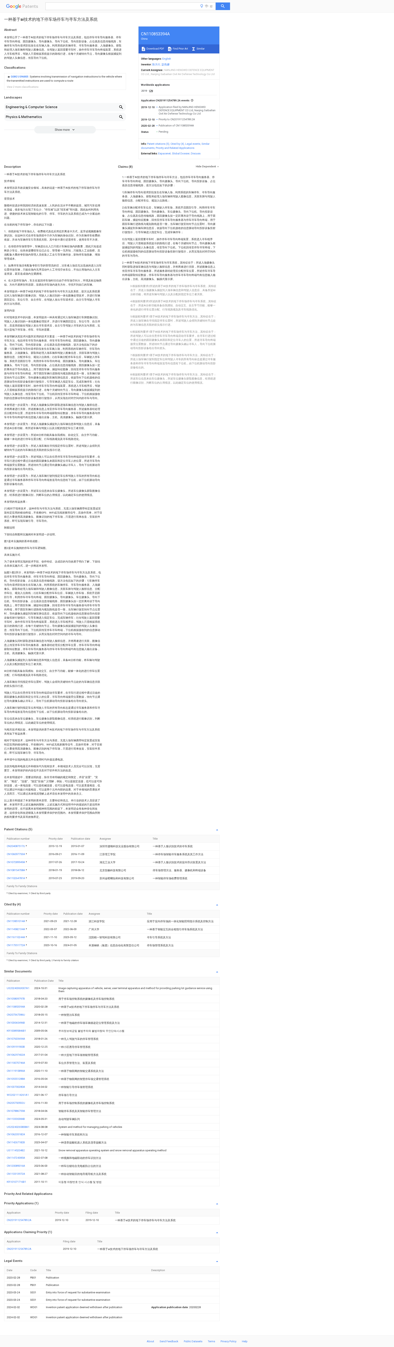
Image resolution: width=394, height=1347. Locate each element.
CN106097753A (16, 854)
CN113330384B (16, 1118)
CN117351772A (16, 945)
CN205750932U (16, 1102)
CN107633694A (16, 1038)
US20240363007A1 (18, 988)
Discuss (195, 153)
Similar (200, 48)
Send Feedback (169, 1341)
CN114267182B (16, 1142)
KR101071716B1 (16, 1181)
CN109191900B (16, 1046)
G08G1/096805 (20, 76)
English (166, 58)
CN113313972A (16, 1173)
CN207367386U (16, 1014)
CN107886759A (16, 1110)
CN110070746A (16, 1062)
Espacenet (164, 153)
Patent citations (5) (158, 143)
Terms (211, 1341)
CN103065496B (16, 1022)
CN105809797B (16, 998)
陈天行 (156, 64)
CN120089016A (16, 1165)
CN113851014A (16, 921)
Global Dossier (181, 153)
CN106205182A (16, 1134)
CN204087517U (16, 846)
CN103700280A (16, 1086)
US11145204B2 (16, 1150)
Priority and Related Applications (175, 147)
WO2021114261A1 (18, 1094)
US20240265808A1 (18, 1126)
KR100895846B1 (16, 1030)
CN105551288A (16, 1078)
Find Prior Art (180, 48)
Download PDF (155, 48)
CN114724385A (16, 1157)
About (150, 1341)
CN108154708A (16, 870)
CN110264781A (16, 878)
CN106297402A (16, 1054)
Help (244, 1341)
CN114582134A (16, 929)
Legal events (192, 143)
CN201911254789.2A (19, 1220)
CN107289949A (16, 862)
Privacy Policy (228, 1341)
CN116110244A (16, 937)
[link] (65, 79)
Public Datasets (193, 1341)
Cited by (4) (177, 143)
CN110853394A (16, 1006)
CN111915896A (16, 1070)
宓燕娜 (165, 64)
